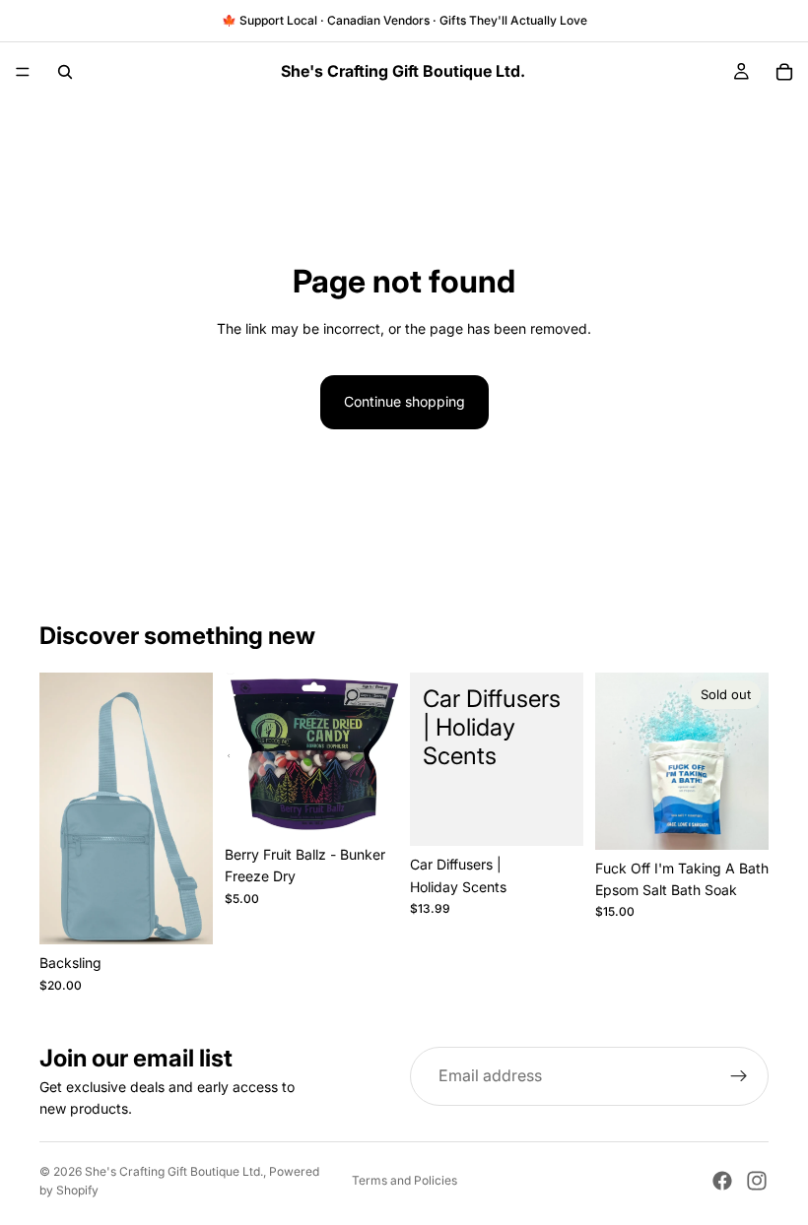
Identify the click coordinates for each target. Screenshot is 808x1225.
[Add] (367, 805)
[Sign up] (739, 1076)
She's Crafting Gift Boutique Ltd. (174, 1171)
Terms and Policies (404, 1180)
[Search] (65, 72)
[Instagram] (757, 1181)
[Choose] (182, 915)
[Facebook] (722, 1181)
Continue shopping (404, 401)
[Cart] (784, 72)
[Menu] (22, 72)
